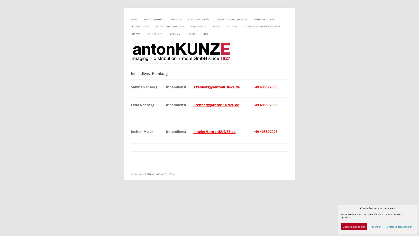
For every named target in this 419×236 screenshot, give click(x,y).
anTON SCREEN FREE (154, 19)
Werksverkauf (198, 26)
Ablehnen (376, 226)
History (192, 34)
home (134, 19)
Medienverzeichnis (264, 19)
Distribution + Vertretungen (232, 19)
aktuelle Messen (140, 26)
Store (206, 34)
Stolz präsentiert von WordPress (160, 173)
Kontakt (135, 34)
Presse (216, 26)
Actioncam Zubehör (199, 19)
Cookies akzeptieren (354, 226)
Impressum (174, 34)
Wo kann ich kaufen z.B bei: (170, 26)
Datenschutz (155, 34)
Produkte (176, 19)
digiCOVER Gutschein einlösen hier (262, 26)
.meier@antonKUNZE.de (215, 131)
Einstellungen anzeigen (399, 226)
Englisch (232, 26)
